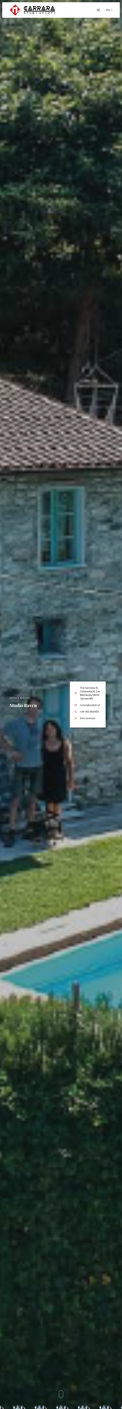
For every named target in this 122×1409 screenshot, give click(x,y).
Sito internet (87, 718)
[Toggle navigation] (98, 10)
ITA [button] (108, 9)
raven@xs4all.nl (90, 705)
